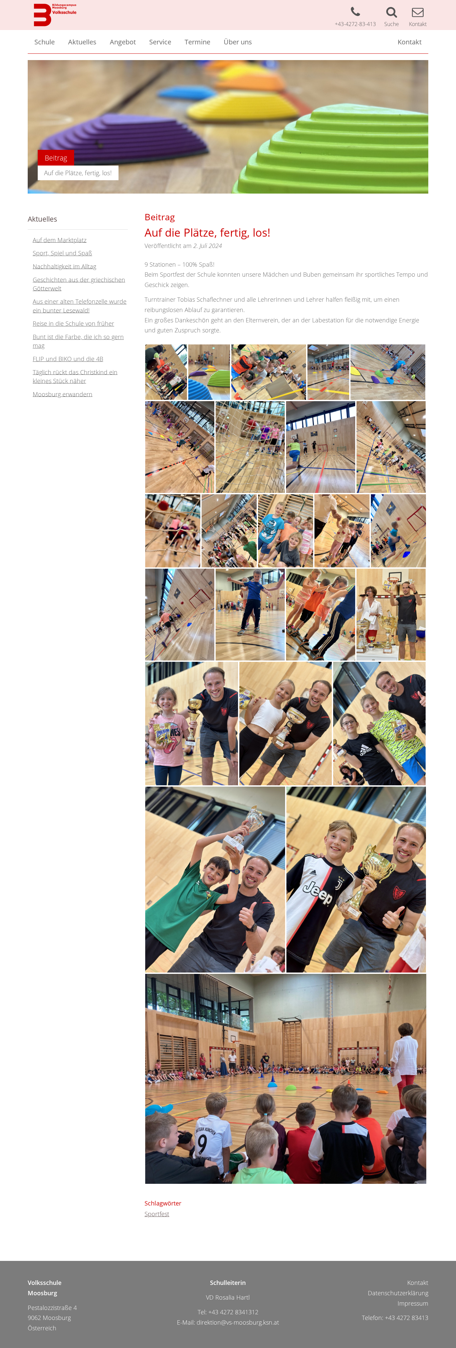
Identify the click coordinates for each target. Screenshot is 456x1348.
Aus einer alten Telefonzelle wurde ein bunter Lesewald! (80, 305)
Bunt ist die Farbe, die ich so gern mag (78, 341)
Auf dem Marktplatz (59, 240)
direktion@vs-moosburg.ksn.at (238, 1322)
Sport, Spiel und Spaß (62, 253)
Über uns (238, 41)
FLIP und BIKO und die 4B (68, 359)
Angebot (123, 41)
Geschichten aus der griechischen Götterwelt (79, 283)
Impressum (413, 1303)
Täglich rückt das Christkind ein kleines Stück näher (75, 376)
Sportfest (157, 1214)
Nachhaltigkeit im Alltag (64, 266)
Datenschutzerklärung (398, 1293)
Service (160, 41)
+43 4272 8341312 (233, 1312)
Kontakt (410, 41)
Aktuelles (82, 41)
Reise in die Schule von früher (73, 323)
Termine (197, 41)
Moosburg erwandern (62, 394)
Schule (44, 41)
